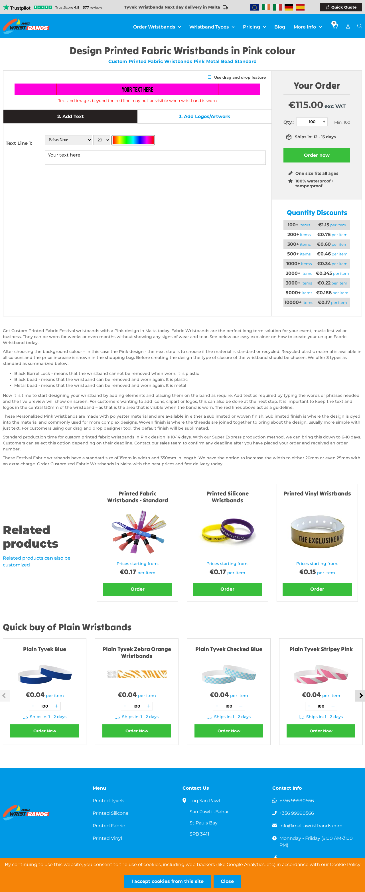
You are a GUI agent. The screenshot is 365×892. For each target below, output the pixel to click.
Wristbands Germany (289, 7)
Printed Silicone (111, 813)
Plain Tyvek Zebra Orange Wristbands (137, 652)
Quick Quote (343, 7)
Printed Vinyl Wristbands (317, 493)
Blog (279, 27)
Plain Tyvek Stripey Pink (321, 649)
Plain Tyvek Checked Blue (228, 649)
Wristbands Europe (254, 7)
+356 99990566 (296, 800)
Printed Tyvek (108, 800)
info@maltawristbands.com (310, 825)
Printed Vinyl (107, 838)
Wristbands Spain (300, 7)
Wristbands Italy (277, 7)
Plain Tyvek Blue (44, 649)
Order (138, 589)
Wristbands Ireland (266, 7)
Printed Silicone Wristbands (227, 497)
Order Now (44, 730)
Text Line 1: (19, 143)
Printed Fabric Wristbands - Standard (137, 497)
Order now (317, 155)
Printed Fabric (109, 825)
